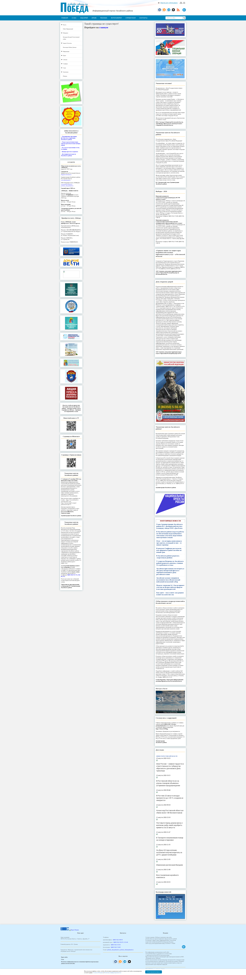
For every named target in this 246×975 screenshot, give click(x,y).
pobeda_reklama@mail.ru (126, 949)
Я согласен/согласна (153, 972)
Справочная (130, 18)
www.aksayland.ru (65, 180)
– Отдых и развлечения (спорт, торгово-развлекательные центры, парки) (70, 143)
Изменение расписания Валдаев (169, 865)
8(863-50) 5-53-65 (116, 944)
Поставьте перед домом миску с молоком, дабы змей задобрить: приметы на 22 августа (169, 825)
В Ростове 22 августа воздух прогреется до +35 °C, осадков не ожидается (169, 798)
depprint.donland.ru (66, 174)
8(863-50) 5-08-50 (118, 939)
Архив (94, 18)
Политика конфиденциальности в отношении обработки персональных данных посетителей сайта (79, 962)
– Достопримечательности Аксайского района (68, 154)
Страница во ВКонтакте (71, 436)
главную (103, 27)
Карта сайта (64, 957)
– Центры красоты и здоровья (69, 151)
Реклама (103, 18)
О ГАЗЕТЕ (71, 162)
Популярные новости (170, 521)
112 (64, 576)
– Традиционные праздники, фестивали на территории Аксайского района (69, 138)
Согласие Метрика (98, 972)
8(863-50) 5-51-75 (72, 575)
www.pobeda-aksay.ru (66, 184)
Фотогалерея (116, 18)
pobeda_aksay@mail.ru (67, 185)
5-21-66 (126, 942)
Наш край (84, 18)
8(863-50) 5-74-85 (116, 947)
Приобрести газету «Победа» (71, 218)
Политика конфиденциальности (112, 972)
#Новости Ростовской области (166, 756)
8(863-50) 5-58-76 (118, 942)
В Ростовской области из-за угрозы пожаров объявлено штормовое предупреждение (168, 783)
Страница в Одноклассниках (71, 455)
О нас (74, 18)
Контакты (143, 18)
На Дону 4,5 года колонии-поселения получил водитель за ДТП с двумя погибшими (169, 852)
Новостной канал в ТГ (71, 418)
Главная (64, 18)
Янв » (159, 917)
